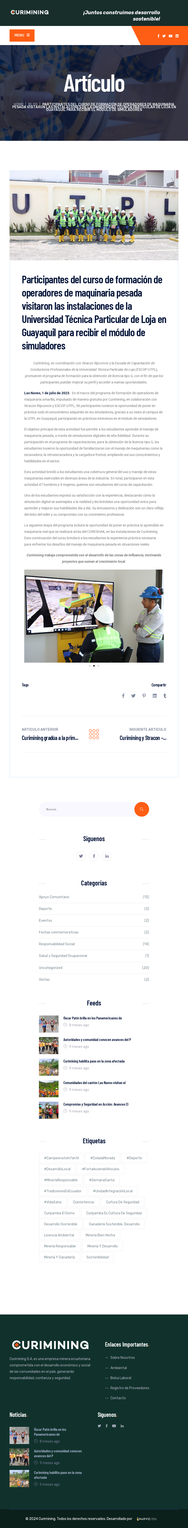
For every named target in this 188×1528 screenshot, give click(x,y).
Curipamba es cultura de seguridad (114, 1213)
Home (19, 104)
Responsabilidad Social (57, 944)
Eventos (45, 920)
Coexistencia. (83, 1202)
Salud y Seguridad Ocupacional (63, 956)
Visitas (44, 979)
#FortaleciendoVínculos (100, 1169)
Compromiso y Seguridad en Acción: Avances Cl (95, 1104)
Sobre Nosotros (122, 1357)
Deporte (45, 908)
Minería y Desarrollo (102, 1246)
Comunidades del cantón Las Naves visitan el (94, 1082)
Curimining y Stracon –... (143, 737)
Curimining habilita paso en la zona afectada (94, 1061)
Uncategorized (50, 968)
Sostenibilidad (97, 1257)
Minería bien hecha (100, 1235)
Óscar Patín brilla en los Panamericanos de (92, 1017)
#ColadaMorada (102, 1158)
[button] (30, 616)
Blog (33, 104)
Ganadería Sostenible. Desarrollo (114, 1224)
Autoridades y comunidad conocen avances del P (97, 1039)
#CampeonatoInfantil (61, 1158)
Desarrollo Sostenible (60, 1224)
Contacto (118, 1398)
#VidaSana (52, 1202)
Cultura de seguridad (122, 1202)
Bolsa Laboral (120, 1378)
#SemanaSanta (102, 1180)
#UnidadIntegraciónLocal (113, 1191)
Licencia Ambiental (59, 1235)
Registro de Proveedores (129, 1388)
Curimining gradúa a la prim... (50, 737)
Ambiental (118, 1368)
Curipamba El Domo (59, 1213)
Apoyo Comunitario (54, 897)
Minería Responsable (60, 1246)
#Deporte (134, 1158)
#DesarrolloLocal (57, 1169)
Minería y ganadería (59, 1257)
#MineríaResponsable (61, 1180)
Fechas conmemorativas (59, 932)
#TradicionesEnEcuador (63, 1191)
